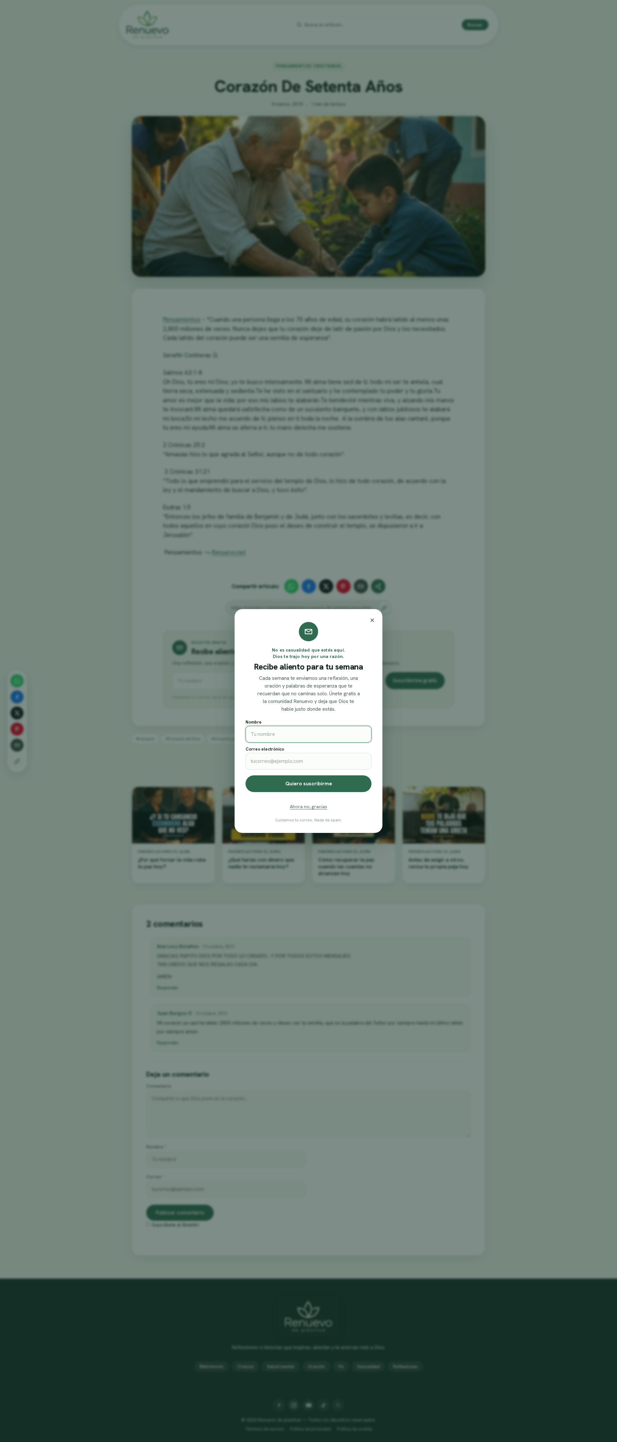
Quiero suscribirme (308, 783)
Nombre (254, 722)
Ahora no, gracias (308, 806)
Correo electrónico (265, 749)
